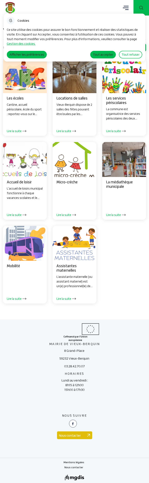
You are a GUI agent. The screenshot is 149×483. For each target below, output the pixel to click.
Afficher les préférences (27, 54)
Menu (126, 7)
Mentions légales (73, 463)
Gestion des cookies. (21, 43)
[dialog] (74, 38)
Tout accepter (103, 54)
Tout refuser (130, 54)
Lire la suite (14, 131)
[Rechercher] (141, 8)
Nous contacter (73, 468)
